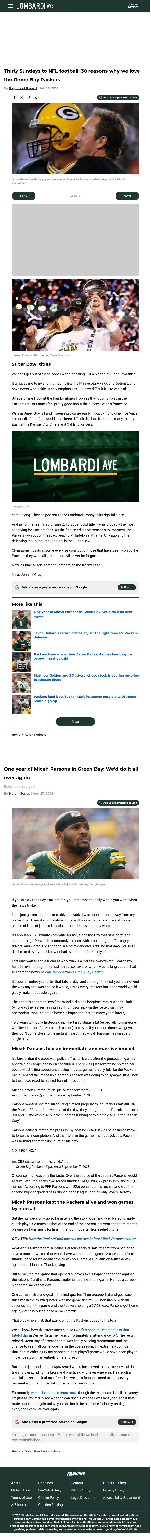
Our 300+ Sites (114, 1483)
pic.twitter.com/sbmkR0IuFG (79, 1090)
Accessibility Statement (121, 1497)
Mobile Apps (20, 1490)
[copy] (36, 97)
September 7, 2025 (79, 1095)
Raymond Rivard (23, 88)
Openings (45, 1483)
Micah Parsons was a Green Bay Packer (72, 972)
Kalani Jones (19, 793)
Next (127, 196)
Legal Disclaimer (84, 1497)
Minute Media (29, 1515)
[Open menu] (10, 6)
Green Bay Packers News (43, 1451)
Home (16, 734)
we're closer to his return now (53, 1393)
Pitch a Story (80, 1490)
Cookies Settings (51, 1505)
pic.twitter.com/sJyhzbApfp (47, 1161)
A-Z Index (18, 1505)
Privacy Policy (113, 1490)
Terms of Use (21, 1497)
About (15, 1483)
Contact (77, 1483)
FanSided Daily (49, 1490)
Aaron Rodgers (35, 734)
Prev (23, 196)
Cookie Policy (48, 1497)
